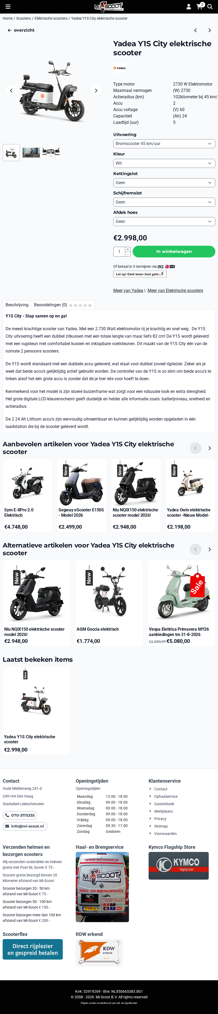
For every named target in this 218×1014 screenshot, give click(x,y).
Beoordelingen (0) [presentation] (50, 304)
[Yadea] (119, 71)
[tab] (17, 305)
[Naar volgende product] (209, 30)
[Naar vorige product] (196, 30)
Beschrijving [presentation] (17, 304)
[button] (8, 6)
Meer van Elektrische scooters (175, 290)
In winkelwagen (174, 251)
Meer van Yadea (128, 290)
